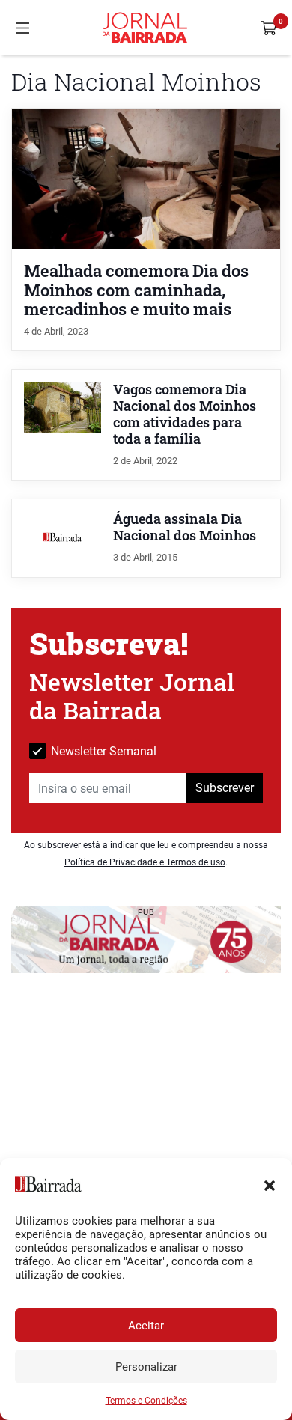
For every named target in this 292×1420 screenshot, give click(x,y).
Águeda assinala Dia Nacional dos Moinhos (184, 527)
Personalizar (146, 1367)
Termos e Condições (146, 1400)
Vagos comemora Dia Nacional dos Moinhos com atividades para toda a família (184, 414)
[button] (269, 1184)
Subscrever (224, 788)
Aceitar (146, 1325)
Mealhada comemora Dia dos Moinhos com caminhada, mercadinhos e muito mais (136, 289)
